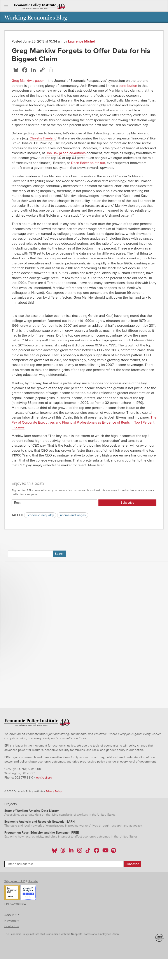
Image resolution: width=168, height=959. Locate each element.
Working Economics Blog (35, 17)
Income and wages (73, 515)
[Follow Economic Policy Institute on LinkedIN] (71, 851)
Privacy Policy (54, 791)
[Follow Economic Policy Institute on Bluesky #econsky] (54, 851)
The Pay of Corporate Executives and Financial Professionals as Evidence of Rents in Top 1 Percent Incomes (84, 422)
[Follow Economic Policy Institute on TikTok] (88, 851)
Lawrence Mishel (81, 41)
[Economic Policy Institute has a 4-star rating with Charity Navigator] (28, 893)
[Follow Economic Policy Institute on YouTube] (105, 851)
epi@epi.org (44, 777)
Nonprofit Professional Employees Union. (95, 934)
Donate (33, 881)
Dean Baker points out (88, 163)
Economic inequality (40, 515)
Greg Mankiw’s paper (28, 80)
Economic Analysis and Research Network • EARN (39, 822)
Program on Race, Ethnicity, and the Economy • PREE (41, 832)
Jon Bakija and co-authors (66, 153)
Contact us (11, 926)
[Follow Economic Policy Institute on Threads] (63, 851)
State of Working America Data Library (31, 811)
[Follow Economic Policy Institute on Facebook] (96, 851)
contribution (128, 86)
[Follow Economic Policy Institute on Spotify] (113, 851)
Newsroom (11, 921)
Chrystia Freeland (43, 138)
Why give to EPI (14, 881)
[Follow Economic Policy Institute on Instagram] (79, 851)
